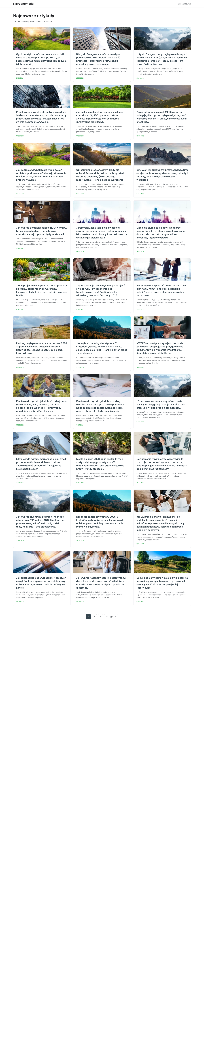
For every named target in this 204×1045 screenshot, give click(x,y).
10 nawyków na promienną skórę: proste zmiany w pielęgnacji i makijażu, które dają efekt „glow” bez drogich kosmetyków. (160, 404)
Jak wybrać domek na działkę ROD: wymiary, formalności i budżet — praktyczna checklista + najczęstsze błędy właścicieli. (41, 231)
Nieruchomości (23, 3)
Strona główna (184, 4)
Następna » (111, 616)
